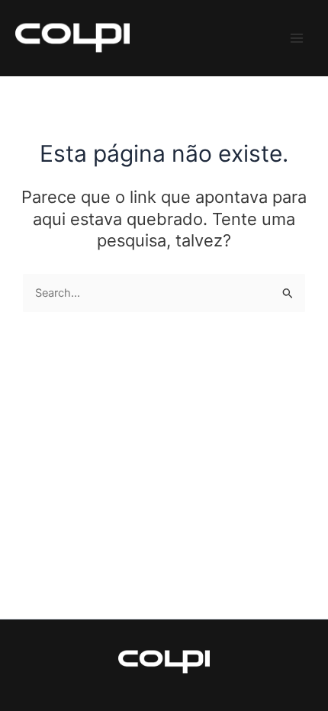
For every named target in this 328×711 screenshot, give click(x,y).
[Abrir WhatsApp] (290, 672)
